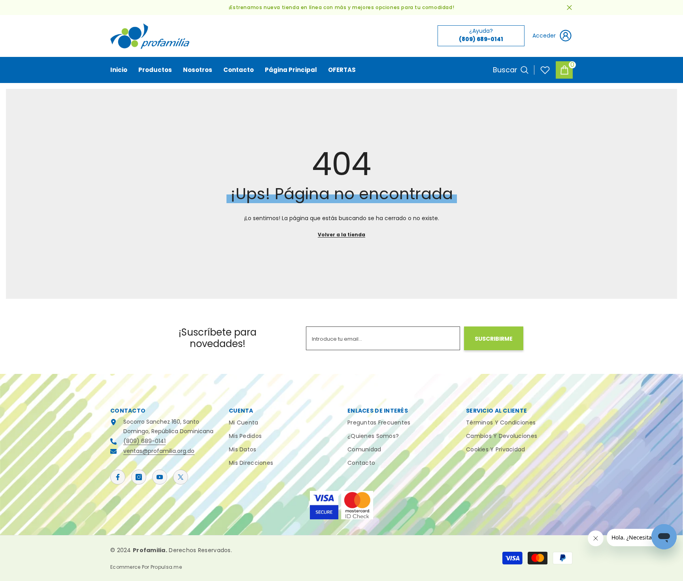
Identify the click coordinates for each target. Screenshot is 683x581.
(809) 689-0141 (144, 441)
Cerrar (569, 7)
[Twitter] (180, 477)
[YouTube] (159, 477)
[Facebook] (117, 477)
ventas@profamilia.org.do (158, 451)
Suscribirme (494, 339)
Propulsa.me (166, 567)
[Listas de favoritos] (545, 70)
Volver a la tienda (341, 234)
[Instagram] (138, 477)
